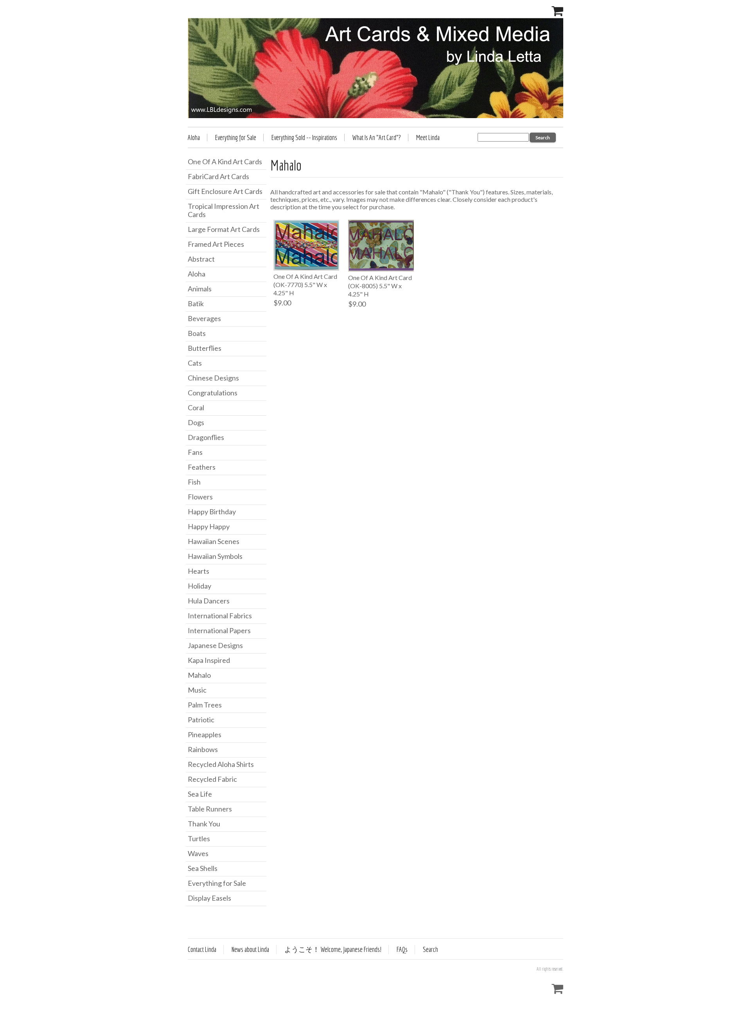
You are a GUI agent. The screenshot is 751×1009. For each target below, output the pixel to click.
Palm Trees (205, 704)
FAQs (402, 949)
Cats (195, 363)
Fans (195, 452)
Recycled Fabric (212, 779)
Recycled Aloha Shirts (221, 764)
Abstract (201, 259)
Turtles (199, 838)
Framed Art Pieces (216, 244)
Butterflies (204, 348)
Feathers (202, 467)
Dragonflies (206, 437)
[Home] (375, 68)
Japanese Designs (215, 645)
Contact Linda (202, 949)
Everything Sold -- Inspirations (304, 137)
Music (197, 690)
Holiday (199, 586)
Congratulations (212, 392)
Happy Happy (209, 526)
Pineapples (204, 734)
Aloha (194, 137)
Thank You (204, 823)
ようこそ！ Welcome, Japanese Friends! (332, 949)
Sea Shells (202, 868)
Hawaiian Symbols (215, 556)
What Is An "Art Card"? (376, 137)
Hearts (198, 571)
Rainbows (203, 749)
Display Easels (209, 898)
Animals (200, 288)
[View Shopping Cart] (557, 10)
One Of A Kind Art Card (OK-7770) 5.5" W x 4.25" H (305, 284)
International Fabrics (220, 615)
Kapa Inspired (209, 660)
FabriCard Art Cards (218, 176)
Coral (196, 407)
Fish (194, 482)
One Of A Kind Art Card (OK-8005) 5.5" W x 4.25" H (380, 286)
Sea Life (200, 794)
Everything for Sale (235, 137)
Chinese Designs (213, 377)
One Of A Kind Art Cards (225, 161)
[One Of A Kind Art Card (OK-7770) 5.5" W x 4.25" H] (306, 245)
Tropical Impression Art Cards (223, 210)
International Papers (219, 630)
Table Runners (210, 808)
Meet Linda (428, 137)
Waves (198, 853)
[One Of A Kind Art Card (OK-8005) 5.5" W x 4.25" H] (381, 246)
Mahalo (199, 675)
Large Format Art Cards (224, 229)
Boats (197, 333)
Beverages (204, 318)
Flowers (200, 496)
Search (430, 949)
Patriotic (201, 719)
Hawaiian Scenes (213, 541)
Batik (196, 303)
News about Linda (250, 949)
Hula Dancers (209, 600)
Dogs (196, 422)
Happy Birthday (212, 511)
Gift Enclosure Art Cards (225, 191)
